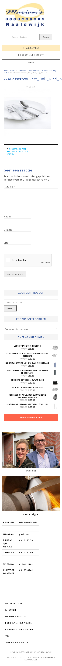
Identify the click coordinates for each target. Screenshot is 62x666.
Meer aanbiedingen (31, 417)
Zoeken (46, 37)
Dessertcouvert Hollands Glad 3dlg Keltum (18, 151)
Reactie (9, 186)
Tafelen (13, 71)
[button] (31, 62)
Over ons (31, 470)
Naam (8, 216)
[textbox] (31, 329)
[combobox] (31, 328)
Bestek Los (21, 71)
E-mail (9, 229)
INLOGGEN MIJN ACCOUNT (31, 55)
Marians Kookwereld (31, 15)
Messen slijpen (31, 514)
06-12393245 (26, 570)
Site (6, 242)
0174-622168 (31, 48)
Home (6, 71)
